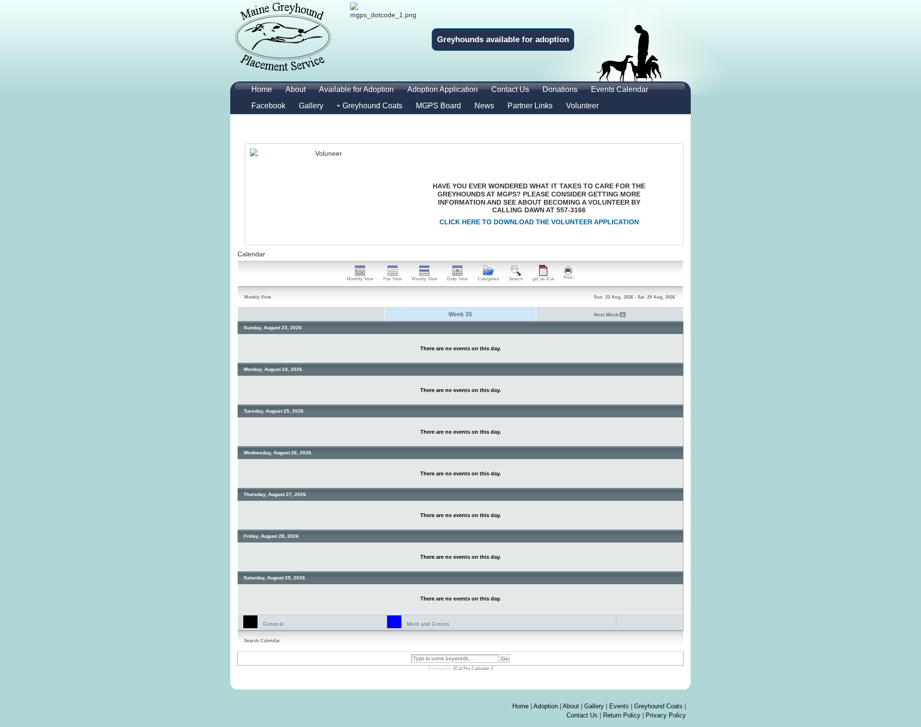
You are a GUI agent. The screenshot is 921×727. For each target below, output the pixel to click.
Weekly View (424, 279)
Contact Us (582, 715)
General (273, 624)
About (571, 706)
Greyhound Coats (658, 706)
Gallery (594, 706)
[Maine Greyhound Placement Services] (283, 36)
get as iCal (543, 279)
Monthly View (360, 279)
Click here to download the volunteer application (539, 222)
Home (520, 706)
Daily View (457, 279)
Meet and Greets (428, 624)
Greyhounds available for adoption (503, 39)
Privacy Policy (666, 715)
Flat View (392, 279)
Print (568, 277)
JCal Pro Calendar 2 (473, 668)
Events (619, 706)
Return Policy (621, 715)
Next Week (606, 314)
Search (516, 279)
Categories (488, 279)
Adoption (545, 706)
